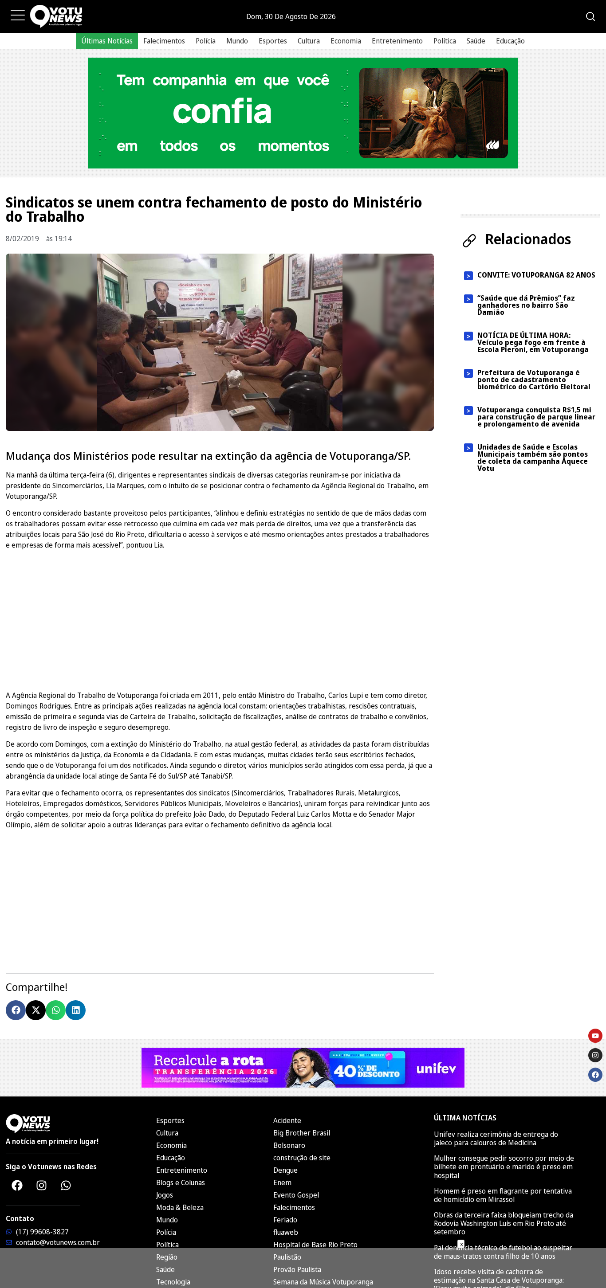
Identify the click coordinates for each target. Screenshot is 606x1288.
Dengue (285, 1170)
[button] (16, 1010)
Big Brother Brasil (301, 1133)
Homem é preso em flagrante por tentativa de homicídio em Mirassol (503, 1195)
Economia (346, 41)
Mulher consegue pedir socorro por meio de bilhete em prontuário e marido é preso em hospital (504, 1166)
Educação (510, 41)
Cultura (309, 41)
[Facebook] (17, 1185)
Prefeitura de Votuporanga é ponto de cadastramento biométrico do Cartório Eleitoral (533, 379)
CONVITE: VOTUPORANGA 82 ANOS (536, 275)
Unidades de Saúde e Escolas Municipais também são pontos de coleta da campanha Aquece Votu (532, 457)
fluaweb (285, 1232)
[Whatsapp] (66, 1185)
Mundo (237, 41)
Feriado (285, 1220)
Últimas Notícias (107, 41)
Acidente (287, 1120)
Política (444, 41)
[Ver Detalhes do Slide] (303, 113)
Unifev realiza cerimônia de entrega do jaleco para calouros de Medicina (496, 1138)
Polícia (206, 41)
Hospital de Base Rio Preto (315, 1244)
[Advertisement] (220, 619)
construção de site (302, 1158)
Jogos (164, 1195)
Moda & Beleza (180, 1207)
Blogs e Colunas (180, 1182)
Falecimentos (164, 41)
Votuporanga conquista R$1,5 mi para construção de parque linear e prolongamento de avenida (536, 417)
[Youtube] (595, 1036)
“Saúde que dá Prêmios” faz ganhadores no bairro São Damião (526, 305)
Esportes (273, 41)
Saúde (476, 41)
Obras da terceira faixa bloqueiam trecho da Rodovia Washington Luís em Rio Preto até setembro (503, 1223)
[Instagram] (41, 1185)
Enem (282, 1182)
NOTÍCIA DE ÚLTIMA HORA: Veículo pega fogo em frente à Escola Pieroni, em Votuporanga (533, 342)
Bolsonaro (289, 1145)
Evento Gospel (296, 1195)
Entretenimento (397, 41)
